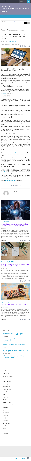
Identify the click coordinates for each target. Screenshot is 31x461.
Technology (5, 423)
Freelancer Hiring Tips (5, 44)
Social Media (5, 412)
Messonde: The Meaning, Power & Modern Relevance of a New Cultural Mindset (13, 333)
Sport (4, 418)
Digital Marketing (12, 41)
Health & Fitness (6, 402)
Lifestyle (5, 407)
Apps (4, 371)
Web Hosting (5, 433)
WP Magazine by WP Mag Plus (21, 458)
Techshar (5, 6)
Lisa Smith (14, 192)
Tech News (5, 420)
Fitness (4, 394)
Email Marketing (6, 386)
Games (4, 399)
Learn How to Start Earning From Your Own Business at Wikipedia (17, 22)
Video (4, 425)
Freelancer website (15, 44)
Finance (4, 391)
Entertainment (6, 389)
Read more (3, 93)
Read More (3, 319)
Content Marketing (7, 376)
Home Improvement (7, 405)
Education (5, 384)
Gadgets (4, 397)
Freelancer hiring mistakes (22, 43)
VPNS (4, 428)
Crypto (4, 378)
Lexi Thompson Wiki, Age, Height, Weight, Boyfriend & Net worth (13, 356)
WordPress (11, 458)
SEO (10, 302)
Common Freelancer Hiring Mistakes (8, 43)
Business (5, 373)
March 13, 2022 (4, 41)
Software (5, 415)
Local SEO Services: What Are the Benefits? (14, 304)
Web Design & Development (9, 431)
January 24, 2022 (5, 307)
